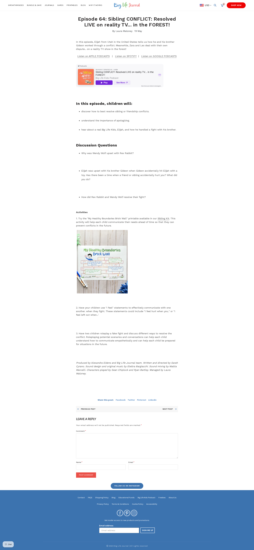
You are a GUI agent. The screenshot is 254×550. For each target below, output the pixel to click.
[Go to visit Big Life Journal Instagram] (134, 513)
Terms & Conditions (120, 504)
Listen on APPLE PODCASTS (93, 56)
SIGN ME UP (147, 530)
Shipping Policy (101, 497)
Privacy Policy (103, 504)
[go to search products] (215, 5)
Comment (81, 431)
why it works (95, 5)
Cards (60, 5)
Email (131, 462)
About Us (172, 497)
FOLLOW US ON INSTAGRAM (127, 486)
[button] (206, 5)
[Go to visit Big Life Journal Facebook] (120, 513)
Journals (49, 5)
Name (79, 462)
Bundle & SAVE (34, 5)
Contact (81, 497)
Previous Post (88, 409)
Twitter (131, 400)
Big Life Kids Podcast (146, 497)
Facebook (121, 400)
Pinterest (141, 400)
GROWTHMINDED (16, 5)
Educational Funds (126, 497)
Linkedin (152, 400)
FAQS (90, 497)
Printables (72, 5)
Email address (106, 525)
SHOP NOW (236, 5)
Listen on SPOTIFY (126, 56)
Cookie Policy (137, 504)
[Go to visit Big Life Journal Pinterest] (127, 513)
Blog (83, 5)
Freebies (162, 497)
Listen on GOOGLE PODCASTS (159, 56)
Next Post (168, 409)
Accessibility (151, 504)
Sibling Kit (163, 218)
